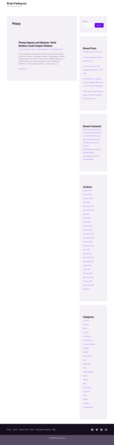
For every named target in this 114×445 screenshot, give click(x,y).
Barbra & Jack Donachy (91, 129)
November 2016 (88, 210)
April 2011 (86, 269)
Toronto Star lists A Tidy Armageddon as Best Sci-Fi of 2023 (93, 69)
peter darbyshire (88, 156)
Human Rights (88, 372)
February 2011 (88, 273)
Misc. (85, 383)
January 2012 (87, 253)
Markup (86, 379)
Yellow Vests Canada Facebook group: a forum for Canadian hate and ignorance (93, 94)
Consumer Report (89, 344)
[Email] (106, 430)
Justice (85, 375)
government (87, 364)
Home (9, 429)
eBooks (85, 352)
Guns (85, 368)
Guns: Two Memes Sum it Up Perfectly (92, 142)
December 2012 (88, 234)
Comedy (86, 332)
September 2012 (88, 245)
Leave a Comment (25, 49)
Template (86, 403)
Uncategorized (88, 407)
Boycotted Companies (43, 429)
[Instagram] (101, 430)
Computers (87, 336)
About (15, 429)
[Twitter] (97, 430)
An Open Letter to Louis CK (92, 52)
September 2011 (88, 261)
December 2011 (88, 257)
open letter (86, 391)
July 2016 (86, 214)
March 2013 (87, 222)
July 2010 (86, 289)
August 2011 (87, 265)
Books (85, 328)
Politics (85, 399)
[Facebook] (92, 430)
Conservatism (87, 340)
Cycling (85, 348)
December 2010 (88, 277)
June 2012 (86, 249)
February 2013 (88, 226)
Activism (86, 320)
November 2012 (88, 238)
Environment (87, 356)
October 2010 (87, 281)
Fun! (84, 360)
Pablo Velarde (87, 149)
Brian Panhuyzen (17, 3)
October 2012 (87, 241)
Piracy (34, 49)
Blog (53, 429)
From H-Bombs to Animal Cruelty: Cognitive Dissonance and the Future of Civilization (93, 82)
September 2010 (88, 285)
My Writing (87, 387)
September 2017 (88, 206)
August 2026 (87, 190)
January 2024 (87, 194)
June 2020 (86, 202)
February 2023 (88, 198)
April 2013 (86, 218)
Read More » (23, 69)
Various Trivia (23, 429)
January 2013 (87, 230)
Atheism (86, 324)
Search (85, 21)
